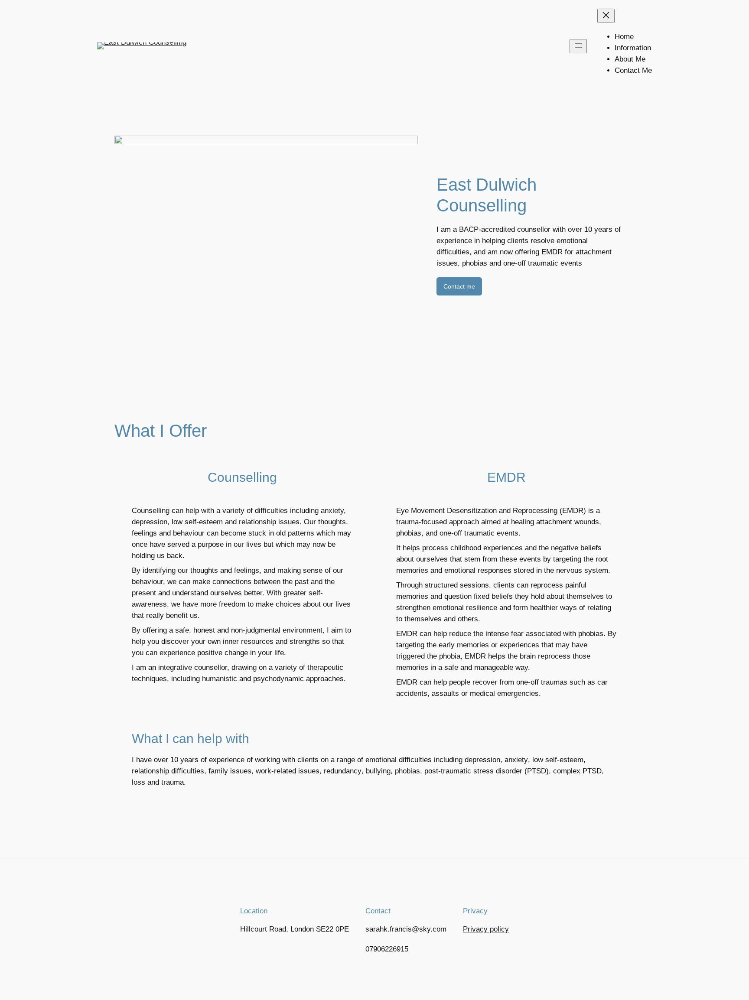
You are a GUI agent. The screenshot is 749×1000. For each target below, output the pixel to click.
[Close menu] (606, 16)
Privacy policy (486, 929)
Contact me (459, 286)
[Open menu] (578, 46)
